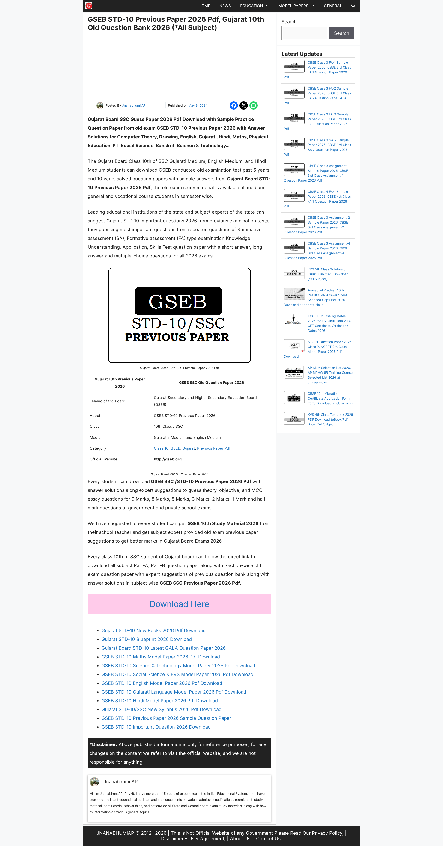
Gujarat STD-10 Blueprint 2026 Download (147, 639)
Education (251, 5)
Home (204, 5)
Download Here (179, 604)
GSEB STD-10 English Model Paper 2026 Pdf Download (162, 683)
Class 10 (161, 448)
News (225, 5)
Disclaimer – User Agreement (192, 838)
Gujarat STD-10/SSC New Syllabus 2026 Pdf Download (162, 709)
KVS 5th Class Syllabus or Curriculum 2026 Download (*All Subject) (328, 274)
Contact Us (268, 838)
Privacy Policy (327, 833)
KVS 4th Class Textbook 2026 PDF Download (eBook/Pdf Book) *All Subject (330, 419)
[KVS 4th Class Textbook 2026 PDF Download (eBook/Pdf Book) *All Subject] (294, 419)
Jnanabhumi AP (134, 105)
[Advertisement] (179, 66)
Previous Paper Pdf (213, 448)
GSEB (175, 448)
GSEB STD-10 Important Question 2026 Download (156, 727)
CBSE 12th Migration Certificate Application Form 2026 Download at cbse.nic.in (330, 398)
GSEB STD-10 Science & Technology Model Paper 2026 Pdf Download (178, 665)
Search (289, 21)
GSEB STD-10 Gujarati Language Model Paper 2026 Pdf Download (174, 692)
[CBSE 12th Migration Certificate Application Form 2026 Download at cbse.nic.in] (294, 398)
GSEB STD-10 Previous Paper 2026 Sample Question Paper (166, 718)
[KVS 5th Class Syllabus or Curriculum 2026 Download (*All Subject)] (294, 274)
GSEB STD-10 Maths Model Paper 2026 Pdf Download (161, 657)
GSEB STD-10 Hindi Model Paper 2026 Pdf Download (160, 700)
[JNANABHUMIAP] (88, 6)
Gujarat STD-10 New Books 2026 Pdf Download (154, 630)
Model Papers (293, 5)
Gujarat (188, 448)
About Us (240, 838)
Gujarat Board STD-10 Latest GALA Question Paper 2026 (164, 648)
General (333, 5)
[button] (353, 6)
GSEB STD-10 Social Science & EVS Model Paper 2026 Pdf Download (177, 674)
